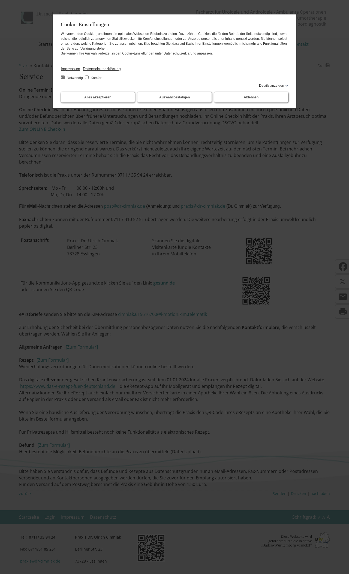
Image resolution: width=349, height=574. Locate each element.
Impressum (70, 69)
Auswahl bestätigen (174, 97)
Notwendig (75, 78)
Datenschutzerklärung (102, 69)
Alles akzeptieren (97, 97)
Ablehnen (251, 97)
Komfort (96, 78)
